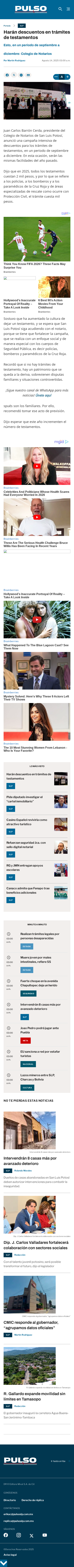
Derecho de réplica (33, 1500)
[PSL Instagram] (19, 1536)
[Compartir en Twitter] (14, 75)
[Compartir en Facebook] (7, 75)
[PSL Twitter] (31, 1536)
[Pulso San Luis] (31, 9)
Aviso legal (10, 1554)
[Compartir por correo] (28, 75)
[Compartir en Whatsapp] (21, 75)
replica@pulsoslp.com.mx (19, 1520)
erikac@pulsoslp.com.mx (18, 1514)
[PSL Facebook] (6, 1536)
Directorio (10, 1500)
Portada (7, 26)
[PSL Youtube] (45, 1536)
